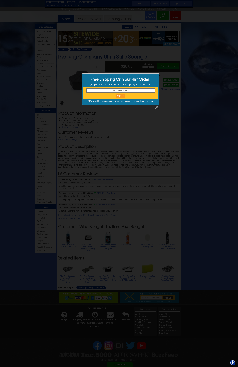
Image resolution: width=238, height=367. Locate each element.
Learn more (149, 101)
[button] (232, 362)
